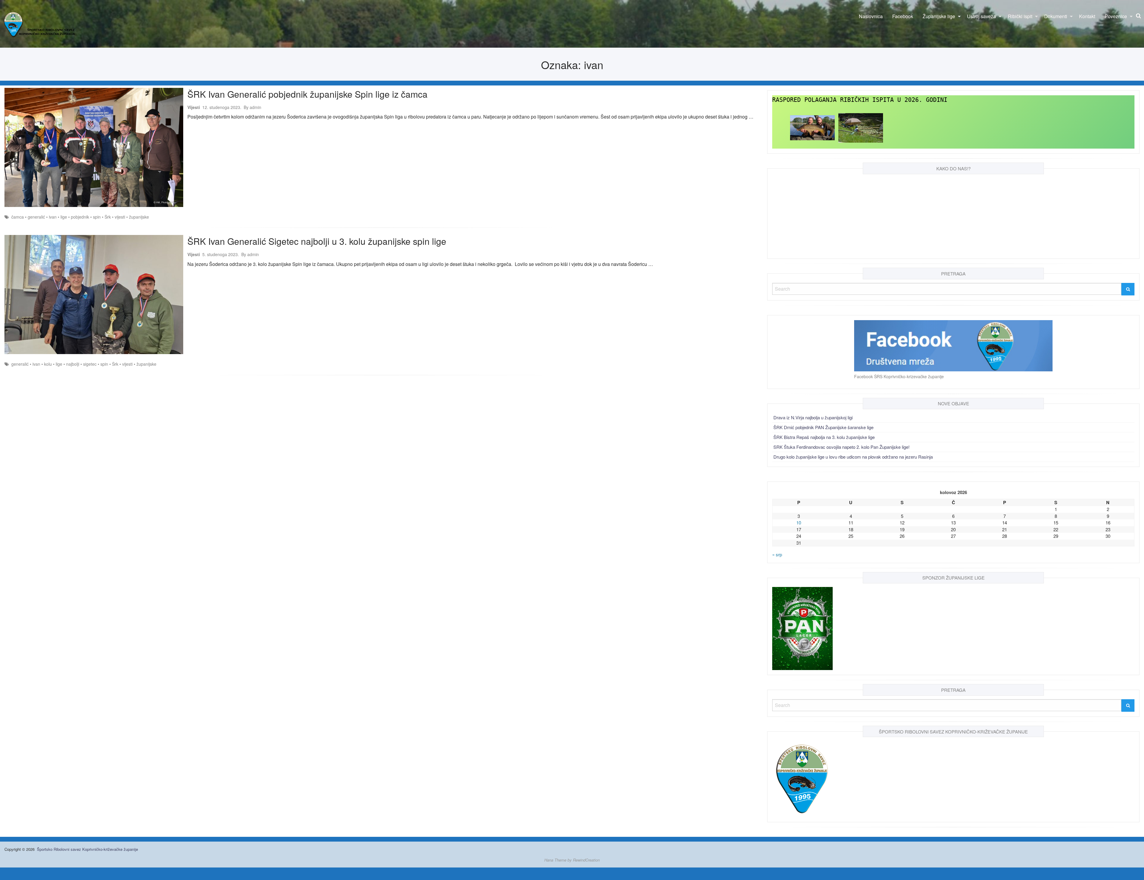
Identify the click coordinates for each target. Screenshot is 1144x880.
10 (798, 522)
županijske (139, 217)
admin (252, 107)
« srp (777, 554)
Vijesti (193, 107)
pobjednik (80, 217)
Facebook (902, 16)
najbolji (72, 364)
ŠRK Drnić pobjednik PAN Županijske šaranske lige (823, 427)
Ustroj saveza (981, 16)
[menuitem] (870, 16)
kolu (48, 364)
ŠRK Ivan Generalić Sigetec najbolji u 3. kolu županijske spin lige (316, 241)
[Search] (1127, 289)
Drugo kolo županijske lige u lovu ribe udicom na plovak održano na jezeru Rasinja (853, 457)
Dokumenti (1055, 16)
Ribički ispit (1020, 16)
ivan (53, 217)
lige (63, 217)
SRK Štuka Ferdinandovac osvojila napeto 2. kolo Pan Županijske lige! (841, 447)
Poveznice (1116, 16)
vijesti (120, 217)
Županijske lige (939, 16)
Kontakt (1087, 16)
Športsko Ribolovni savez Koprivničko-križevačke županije (87, 849)
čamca (17, 217)
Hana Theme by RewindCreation (572, 860)
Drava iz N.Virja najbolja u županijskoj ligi (813, 417)
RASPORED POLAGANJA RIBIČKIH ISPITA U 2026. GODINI (859, 99)
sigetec (90, 364)
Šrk (108, 217)
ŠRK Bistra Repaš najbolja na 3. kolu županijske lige (824, 437)
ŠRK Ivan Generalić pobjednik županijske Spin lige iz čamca (307, 94)
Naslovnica (871, 16)
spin (97, 217)
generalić (36, 217)
